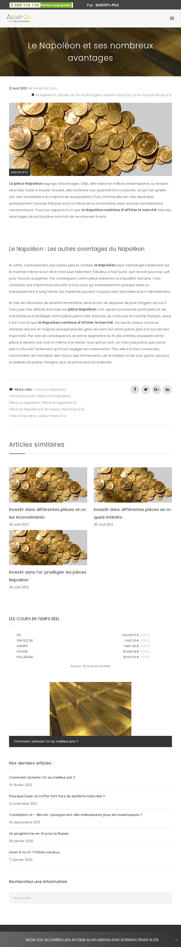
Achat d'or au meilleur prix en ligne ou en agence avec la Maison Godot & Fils (92, 939)
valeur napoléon (23, 415)
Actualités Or (45, 95)
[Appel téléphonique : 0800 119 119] (41, 3)
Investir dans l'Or (117, 95)
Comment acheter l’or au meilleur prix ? (46, 741)
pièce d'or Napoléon (53, 396)
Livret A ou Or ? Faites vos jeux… (35, 852)
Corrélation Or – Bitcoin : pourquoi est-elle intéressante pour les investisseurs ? (75, 814)
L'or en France (142, 95)
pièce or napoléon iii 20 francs (34, 409)
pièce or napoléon (24, 402)
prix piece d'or (73, 409)
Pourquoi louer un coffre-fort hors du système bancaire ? (57, 796)
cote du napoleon (50, 389)
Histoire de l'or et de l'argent (80, 95)
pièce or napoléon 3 (59, 402)
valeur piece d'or (53, 415)
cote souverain (22, 396)
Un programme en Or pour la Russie (38, 833)
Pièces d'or (163, 95)
